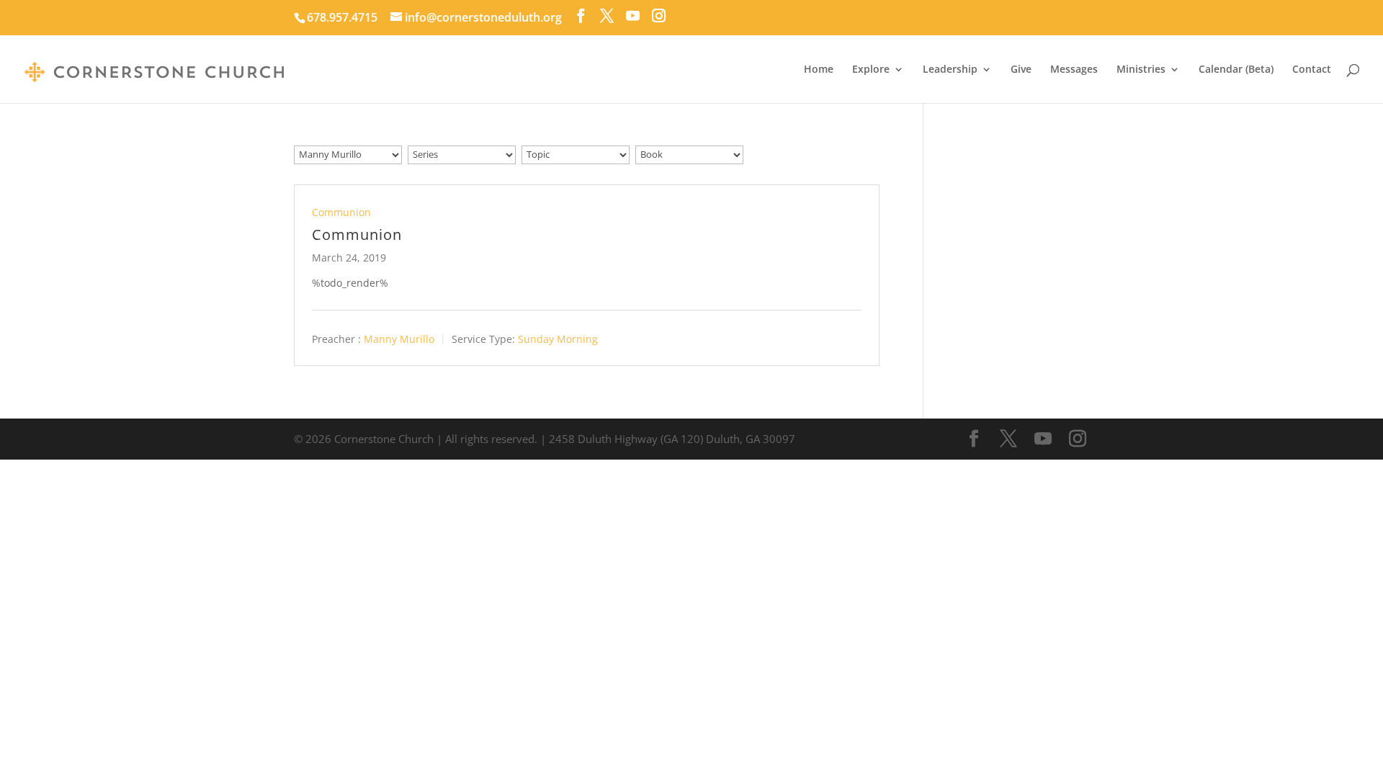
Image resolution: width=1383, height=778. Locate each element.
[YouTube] (633, 16)
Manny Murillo (399, 338)
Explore (871, 70)
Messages (1074, 70)
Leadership (950, 70)
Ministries (1140, 70)
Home (818, 70)
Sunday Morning (558, 338)
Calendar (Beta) (1236, 70)
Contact (1311, 70)
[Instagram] (659, 16)
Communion (341, 212)
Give (1021, 70)
